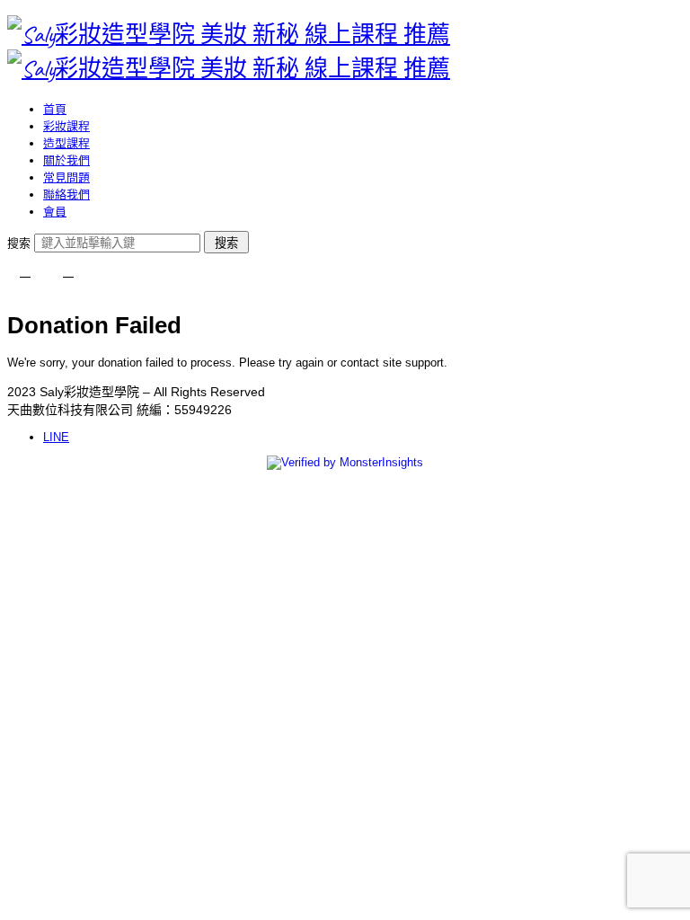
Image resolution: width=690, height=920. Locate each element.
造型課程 (66, 143)
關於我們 (66, 160)
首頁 (54, 109)
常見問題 (66, 177)
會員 (54, 211)
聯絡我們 (66, 194)
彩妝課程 (66, 126)
